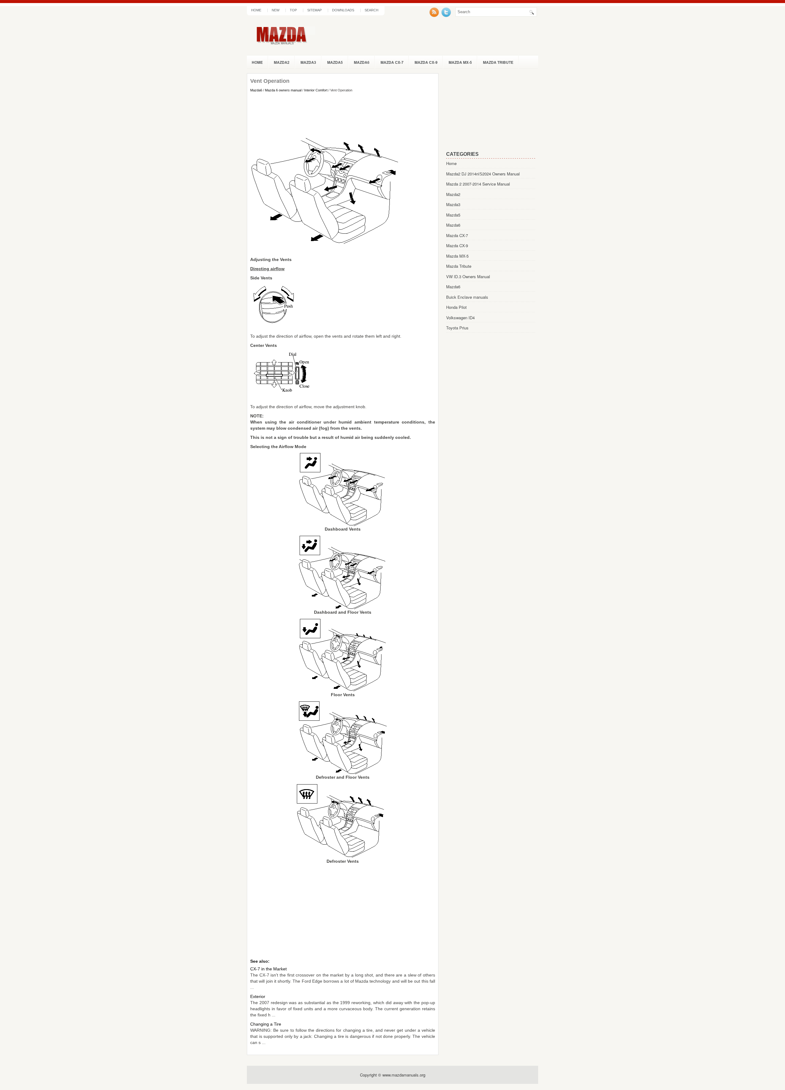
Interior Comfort (315, 90)
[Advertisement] (342, 113)
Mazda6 (362, 62)
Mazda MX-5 (460, 62)
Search (371, 10)
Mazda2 (281, 62)
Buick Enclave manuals (467, 297)
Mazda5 (335, 62)
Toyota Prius (457, 328)
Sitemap (314, 10)
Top (293, 10)
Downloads (343, 10)
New (275, 10)
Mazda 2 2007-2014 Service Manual (478, 184)
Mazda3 (308, 62)
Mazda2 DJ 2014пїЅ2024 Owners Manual (483, 174)
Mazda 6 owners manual (283, 90)
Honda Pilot (456, 307)
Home (256, 10)
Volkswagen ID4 (460, 317)
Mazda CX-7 (392, 62)
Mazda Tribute (498, 62)
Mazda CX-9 (426, 62)
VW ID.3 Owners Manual (468, 276)
